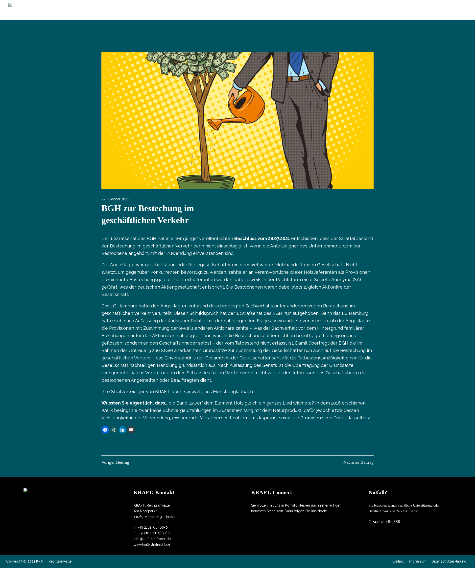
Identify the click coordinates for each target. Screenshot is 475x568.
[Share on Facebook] (105, 429)
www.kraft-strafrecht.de (152, 544)
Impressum (417, 561)
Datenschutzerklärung (448, 561)
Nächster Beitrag (358, 462)
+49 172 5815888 (386, 522)
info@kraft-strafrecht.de (152, 539)
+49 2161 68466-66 (154, 533)
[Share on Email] (131, 429)
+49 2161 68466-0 (153, 527)
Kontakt (398, 561)
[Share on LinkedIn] (122, 429)
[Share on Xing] (114, 429)
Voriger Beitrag (115, 462)
